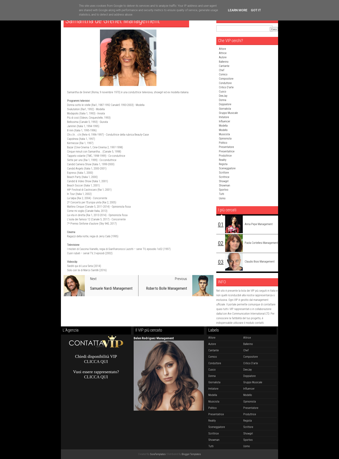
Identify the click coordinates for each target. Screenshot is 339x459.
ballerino (223, 61)
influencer (224, 121)
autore (223, 57)
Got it (256, 10)
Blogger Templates (191, 454)
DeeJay (223, 95)
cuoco (222, 91)
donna (222, 100)
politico (223, 142)
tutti (221, 194)
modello (223, 130)
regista (223, 164)
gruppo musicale (228, 113)
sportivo (223, 189)
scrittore (224, 172)
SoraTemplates (158, 454)
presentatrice (226, 151)
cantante (224, 66)
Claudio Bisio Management (260, 261)
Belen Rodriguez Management (154, 338)
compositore (226, 78)
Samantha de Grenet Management (112, 21)
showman (224, 185)
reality (222, 160)
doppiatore (225, 104)
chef (221, 70)
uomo (222, 198)
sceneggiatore (227, 168)
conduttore (225, 83)
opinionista (225, 138)
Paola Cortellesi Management (261, 243)
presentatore (226, 147)
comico (223, 74)
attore (222, 48)
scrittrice (224, 177)
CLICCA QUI (96, 361)
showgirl (223, 181)
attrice (223, 53)
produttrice (225, 155)
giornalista (225, 108)
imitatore (224, 117)
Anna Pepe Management (259, 224)
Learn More (237, 10)
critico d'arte (226, 87)
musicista (224, 134)
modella (223, 125)
